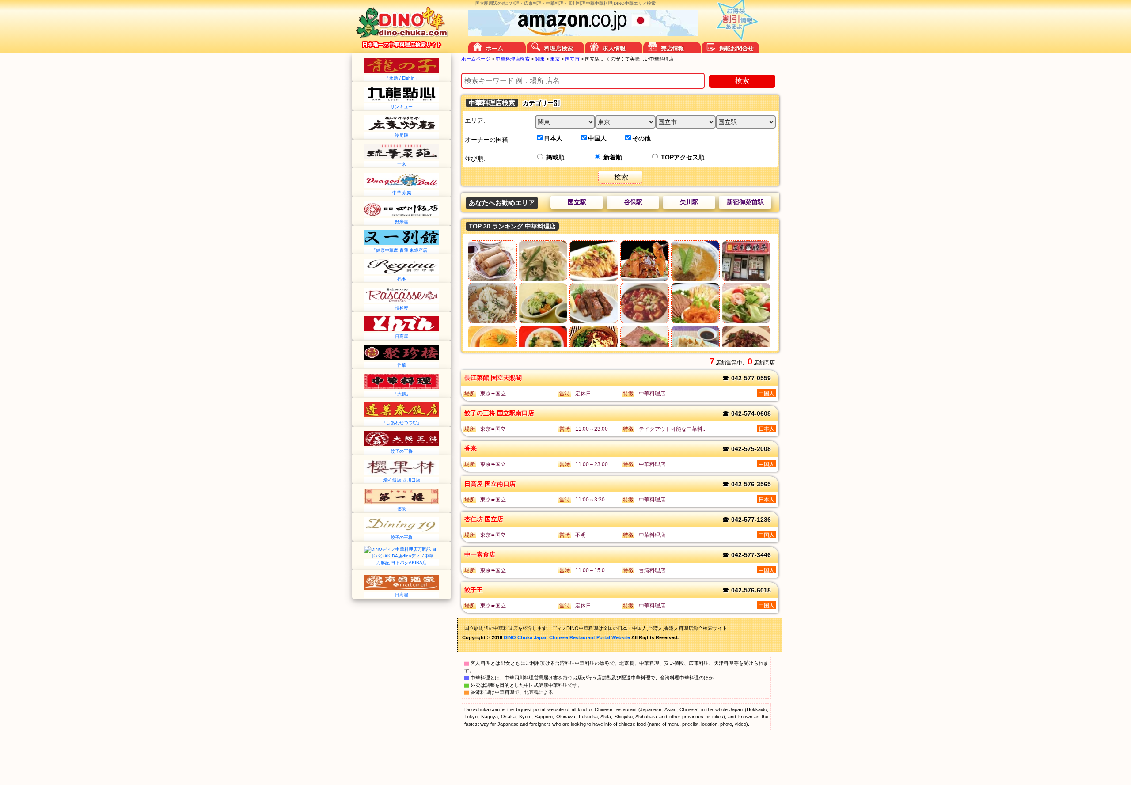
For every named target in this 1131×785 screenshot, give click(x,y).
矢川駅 (689, 201)
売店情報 (672, 48)
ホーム (494, 48)
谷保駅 (633, 201)
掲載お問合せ (736, 48)
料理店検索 (558, 48)
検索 (742, 80)
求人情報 (614, 48)
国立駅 (577, 201)
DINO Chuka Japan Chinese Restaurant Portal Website (567, 637)
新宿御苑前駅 (745, 201)
